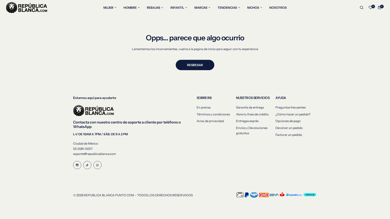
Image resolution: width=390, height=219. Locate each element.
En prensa (204, 107)
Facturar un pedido (288, 135)
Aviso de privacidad (210, 121)
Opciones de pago (288, 121)
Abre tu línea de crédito (252, 114)
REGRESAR (195, 65)
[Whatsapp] (97, 165)
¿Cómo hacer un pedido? (293, 114)
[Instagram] (77, 165)
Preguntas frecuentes (290, 107)
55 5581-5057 (83, 149)
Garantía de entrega (250, 107)
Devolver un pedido (289, 128)
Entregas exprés (247, 121)
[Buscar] (361, 7)
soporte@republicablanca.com (94, 154)
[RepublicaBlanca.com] (26, 7)
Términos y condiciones (213, 114)
